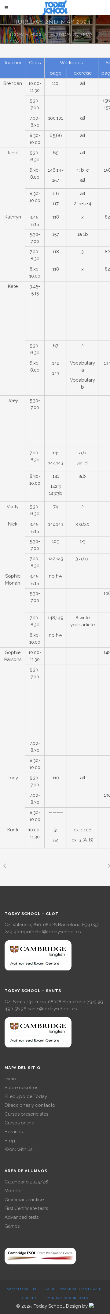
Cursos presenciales (26, 1114)
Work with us (18, 1149)
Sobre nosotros (21, 1087)
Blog (10, 1140)
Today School (26, 34)
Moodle (13, 1190)
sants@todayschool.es (52, 1009)
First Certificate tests (26, 1208)
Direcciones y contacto (30, 1105)
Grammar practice (24, 1199)
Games (12, 1226)
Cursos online (19, 1123)
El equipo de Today (26, 1096)
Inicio (10, 1079)
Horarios (14, 1131)
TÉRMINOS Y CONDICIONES (64, 1298)
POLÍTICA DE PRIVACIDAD (55, 1289)
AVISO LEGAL (18, 1289)
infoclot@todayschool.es (53, 932)
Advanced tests (21, 1217)
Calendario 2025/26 (26, 1182)
